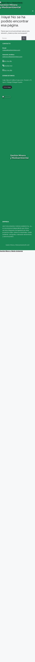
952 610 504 (8, 65)
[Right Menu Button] (34, 253)
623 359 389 (8, 61)
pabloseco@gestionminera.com (12, 57)
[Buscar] (23, 38)
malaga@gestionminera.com (11, 50)
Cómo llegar (7, 87)
